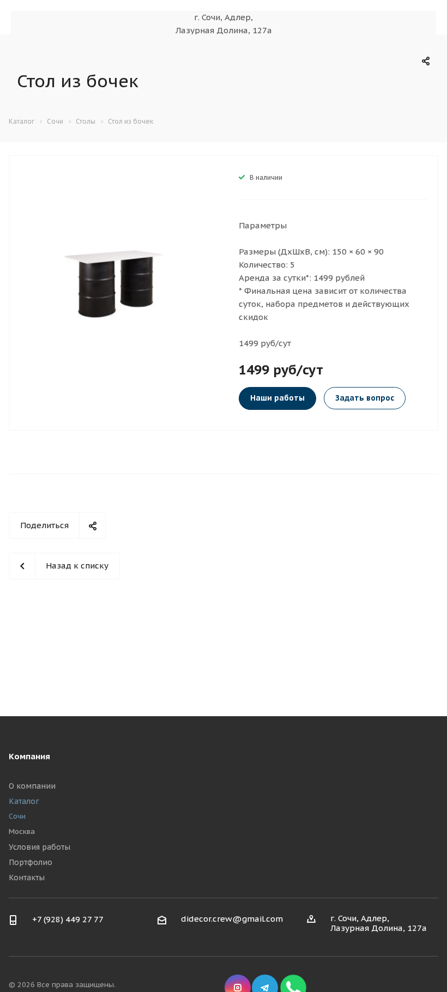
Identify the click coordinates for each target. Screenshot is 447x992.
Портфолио (30, 862)
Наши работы (277, 398)
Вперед (197, 285)
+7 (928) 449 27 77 (68, 919)
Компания (29, 756)
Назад (27, 285)
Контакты (27, 877)
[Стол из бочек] (112, 283)
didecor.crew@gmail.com (232, 919)
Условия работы (39, 847)
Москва (22, 831)
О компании (32, 786)
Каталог (24, 801)
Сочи (17, 816)
